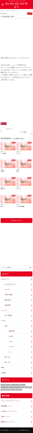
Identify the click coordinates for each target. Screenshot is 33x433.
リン (10, 352)
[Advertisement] (16, 39)
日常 (6, 326)
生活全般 (7, 305)
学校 (2, 367)
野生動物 (7, 406)
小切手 (12, 389)
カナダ (8, 385)
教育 (17, 389)
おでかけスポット (10, 284)
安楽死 (2, 389)
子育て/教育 (9, 294)
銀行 (20, 389)
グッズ (7, 289)
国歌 (26, 387)
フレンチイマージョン (14, 387)
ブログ (3, 320)
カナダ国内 (8, 315)
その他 (11, 336)
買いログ (7, 357)
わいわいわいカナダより (16, 5)
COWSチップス (9, 411)
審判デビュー (8, 422)
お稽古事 (11, 331)
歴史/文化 (8, 300)
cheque (3, 385)
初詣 (23, 387)
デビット (22, 385)
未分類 (4, 123)
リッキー (11, 346)
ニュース (4, 310)
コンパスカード (15, 385)
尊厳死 (7, 389)
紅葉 (5, 416)
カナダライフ (5, 279)
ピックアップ (4, 387)
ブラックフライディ (10, 401)
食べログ (7, 362)
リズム (11, 341)
